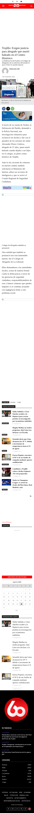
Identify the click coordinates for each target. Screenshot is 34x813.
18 (8, 600)
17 (4, 600)
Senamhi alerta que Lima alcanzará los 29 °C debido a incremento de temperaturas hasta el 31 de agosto (22, 444)
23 (30, 600)
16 (30, 597)
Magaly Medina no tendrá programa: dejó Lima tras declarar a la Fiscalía (22, 430)
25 (8, 604)
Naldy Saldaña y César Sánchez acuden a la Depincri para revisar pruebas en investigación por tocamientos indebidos (22, 416)
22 (25, 600)
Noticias (4, 450)
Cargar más (16, 689)
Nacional (4, 434)
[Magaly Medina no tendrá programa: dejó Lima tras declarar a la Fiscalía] (6, 430)
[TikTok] (17, 809)
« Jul (16, 610)
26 (13, 604)
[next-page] (6, 493)
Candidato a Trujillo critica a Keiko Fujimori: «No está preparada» (21, 471)
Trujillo (19, 402)
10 (4, 597)
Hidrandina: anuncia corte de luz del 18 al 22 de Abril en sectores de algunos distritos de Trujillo (16, 737)
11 (8, 597)
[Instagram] (12, 809)
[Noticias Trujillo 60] (17, 5)
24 (4, 604)
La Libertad (5, 732)
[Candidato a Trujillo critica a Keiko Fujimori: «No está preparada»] (6, 471)
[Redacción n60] (5, 71)
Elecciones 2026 (4, 475)
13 (17, 597)
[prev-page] (3, 493)
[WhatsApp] (12, 109)
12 (13, 597)
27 (17, 604)
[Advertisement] (17, 26)
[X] (17, 1)
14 (21, 597)
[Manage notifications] (29, 808)
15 (25, 597)
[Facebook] (12, 1)
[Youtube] (21, 1)
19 (13, 600)
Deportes (4, 489)
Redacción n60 (14, 69)
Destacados (5, 423)
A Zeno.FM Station (7, 522)
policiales (12, 402)
